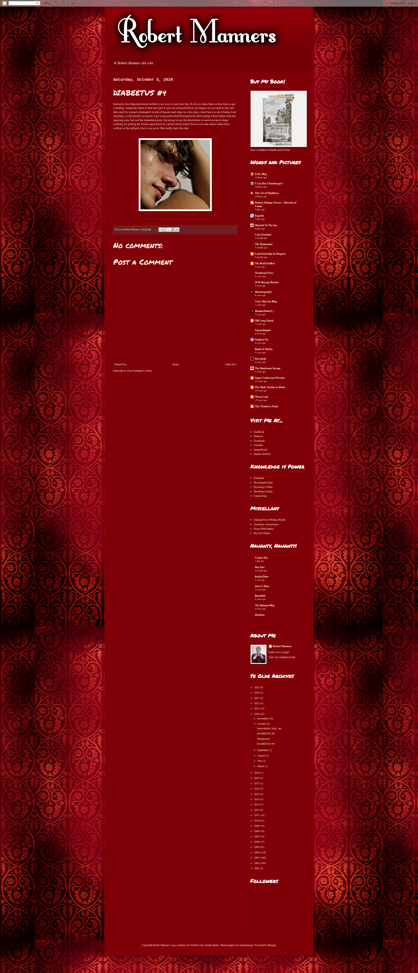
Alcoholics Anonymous (266, 524)
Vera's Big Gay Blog (266, 301)
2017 (257, 783)
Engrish (259, 215)
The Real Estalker (265, 263)
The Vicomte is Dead (266, 406)
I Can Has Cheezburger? (269, 183)
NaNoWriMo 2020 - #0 (269, 728)
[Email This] (160, 229)
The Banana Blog (264, 605)
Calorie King (260, 495)
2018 (257, 777)
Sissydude (260, 358)
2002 (257, 863)
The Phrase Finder (263, 491)
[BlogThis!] (165, 229)
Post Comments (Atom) (139, 370)
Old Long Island (264, 320)
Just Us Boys (262, 586)
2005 (257, 846)
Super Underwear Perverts (270, 378)
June (260, 760)
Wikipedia (259, 478)
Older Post (230, 364)
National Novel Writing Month (269, 519)
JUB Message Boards (267, 282)
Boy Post (260, 567)
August (261, 755)
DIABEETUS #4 (266, 743)
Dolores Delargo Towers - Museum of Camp (275, 204)
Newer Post (120, 364)
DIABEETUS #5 (266, 733)
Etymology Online (263, 486)
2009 (257, 825)
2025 (257, 687)
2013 (257, 804)
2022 (257, 703)
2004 (257, 852)
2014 (257, 799)
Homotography (263, 292)
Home (176, 364)
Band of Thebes (264, 349)
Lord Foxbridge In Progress (270, 254)
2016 (257, 788)
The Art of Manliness (267, 193)
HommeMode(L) (264, 311)
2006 (257, 841)
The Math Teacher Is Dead (270, 387)
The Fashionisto (264, 244)
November (263, 718)
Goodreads (259, 440)
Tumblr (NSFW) (262, 454)
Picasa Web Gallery (264, 528)
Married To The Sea (266, 225)
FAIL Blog (261, 174)
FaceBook (259, 431)
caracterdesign (246, 945)
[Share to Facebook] (173, 229)
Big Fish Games (262, 533)
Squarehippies (263, 330)
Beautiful (260, 596)
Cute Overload (263, 234)
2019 (257, 772)
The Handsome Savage (267, 368)
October (261, 723)
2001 (257, 868)
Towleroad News (264, 273)
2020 (257, 713)
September (263, 750)
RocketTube (261, 576)
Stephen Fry (262, 339)
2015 (257, 794)
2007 (257, 836)
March (261, 766)
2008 (257, 831)
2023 (257, 698)
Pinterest (258, 436)
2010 (257, 820)
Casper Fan (261, 557)
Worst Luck (261, 397)
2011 (257, 815)
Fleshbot (260, 615)
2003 (257, 857)
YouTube (258, 445)
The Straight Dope (263, 482)
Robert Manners (282, 646)
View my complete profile (282, 657)
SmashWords (260, 449)
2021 (257, 708)
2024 (257, 692)
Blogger (272, 945)
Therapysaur (263, 738)
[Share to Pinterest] (177, 229)
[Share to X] (169, 229)
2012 (257, 809)
